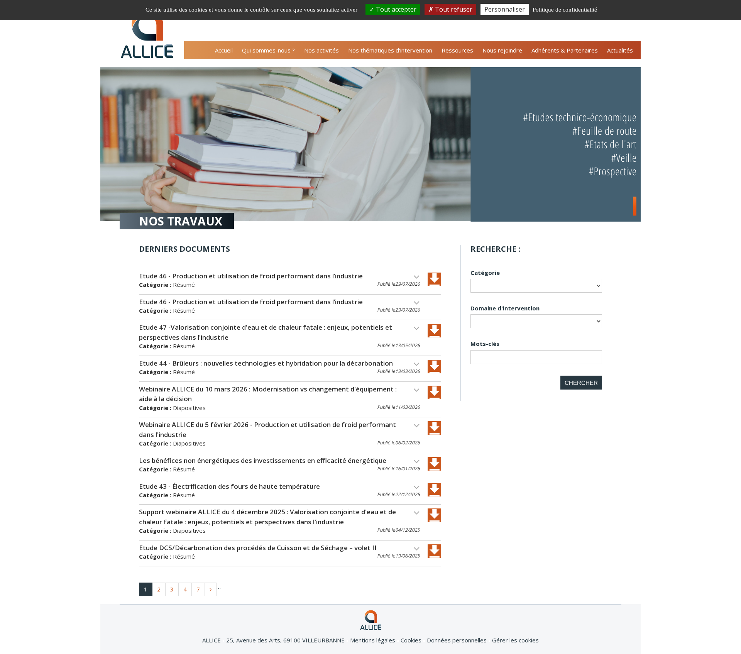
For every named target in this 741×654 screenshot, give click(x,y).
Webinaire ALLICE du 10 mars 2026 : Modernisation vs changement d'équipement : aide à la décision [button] (268, 394)
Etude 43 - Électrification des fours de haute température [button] (229, 486)
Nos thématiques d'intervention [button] (390, 50)
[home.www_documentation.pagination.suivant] (211, 589)
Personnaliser (504, 9)
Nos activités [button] (321, 50)
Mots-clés (484, 343)
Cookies (412, 640)
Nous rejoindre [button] (502, 50)
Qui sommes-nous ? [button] (268, 50)
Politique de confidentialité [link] (565, 10)
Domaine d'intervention (505, 308)
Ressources (457, 50)
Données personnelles (457, 640)
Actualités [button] (620, 50)
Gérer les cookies (515, 640)
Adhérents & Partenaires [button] (564, 50)
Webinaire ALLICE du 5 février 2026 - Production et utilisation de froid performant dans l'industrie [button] (267, 429)
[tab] (290, 282)
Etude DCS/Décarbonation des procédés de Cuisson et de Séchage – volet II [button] (258, 547)
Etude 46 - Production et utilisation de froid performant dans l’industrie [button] (251, 275)
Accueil (224, 50)
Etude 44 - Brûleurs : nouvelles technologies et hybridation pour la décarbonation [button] (266, 363)
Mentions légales (373, 640)
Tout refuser (452, 9)
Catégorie (485, 272)
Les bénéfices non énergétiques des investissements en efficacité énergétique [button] (262, 460)
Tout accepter (395, 9)
